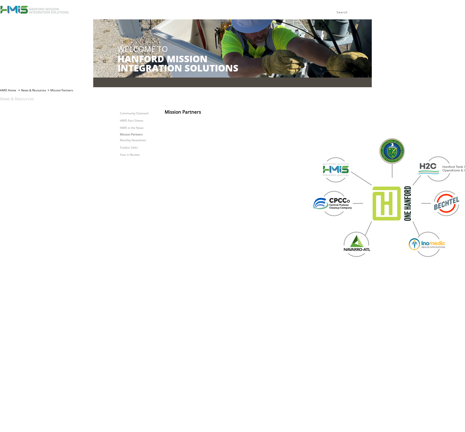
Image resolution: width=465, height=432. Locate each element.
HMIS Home (8, 90)
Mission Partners (61, 90)
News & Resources (33, 90)
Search (342, 12)
